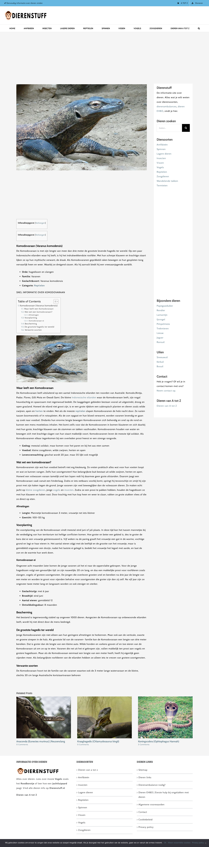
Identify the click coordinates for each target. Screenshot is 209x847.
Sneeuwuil (162, 357)
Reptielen (39, 285)
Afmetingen (34, 315)
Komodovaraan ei (36, 321)
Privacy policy (146, 827)
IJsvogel (161, 319)
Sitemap (142, 770)
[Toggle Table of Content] (54, 301)
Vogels (160, 167)
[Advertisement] (101, 57)
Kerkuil (160, 362)
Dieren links (144, 777)
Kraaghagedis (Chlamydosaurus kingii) (98, 741)
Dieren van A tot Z (167, 405)
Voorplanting (31, 318)
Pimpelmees (163, 324)
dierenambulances (167, 106)
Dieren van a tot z (88, 770)
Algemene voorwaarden (151, 804)
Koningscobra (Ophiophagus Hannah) (158, 741)
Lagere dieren (164, 153)
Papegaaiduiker (165, 305)
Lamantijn (162, 315)
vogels (57, 490)
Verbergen (40, 223)
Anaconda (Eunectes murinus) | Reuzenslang (40, 741)
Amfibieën (162, 144)
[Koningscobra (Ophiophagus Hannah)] (165, 697)
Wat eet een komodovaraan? (38, 312)
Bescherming (31, 323)
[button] (199, 28)
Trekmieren (163, 328)
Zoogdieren (163, 176)
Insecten (161, 158)
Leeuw (160, 333)
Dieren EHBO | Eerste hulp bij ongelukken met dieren (163, 794)
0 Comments (22, 744)
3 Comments (143, 744)
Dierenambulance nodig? (151, 785)
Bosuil (160, 366)
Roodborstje (27, 783)
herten (39, 411)
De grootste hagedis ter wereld (39, 327)
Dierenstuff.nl (57, 788)
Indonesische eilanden (84, 397)
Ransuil (161, 342)
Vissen (160, 162)
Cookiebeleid (145, 819)
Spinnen (161, 149)
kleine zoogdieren (35, 490)
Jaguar (160, 337)
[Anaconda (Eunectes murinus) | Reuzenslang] (43, 697)
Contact (142, 812)
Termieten (162, 185)
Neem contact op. (166, 390)
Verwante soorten (33, 330)
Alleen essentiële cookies (179, 842)
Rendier (161, 310)
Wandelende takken (167, 181)
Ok (165, 842)
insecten (69, 490)
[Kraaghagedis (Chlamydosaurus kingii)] (104, 697)
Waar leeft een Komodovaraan (39, 309)
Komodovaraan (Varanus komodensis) (39, 305)
